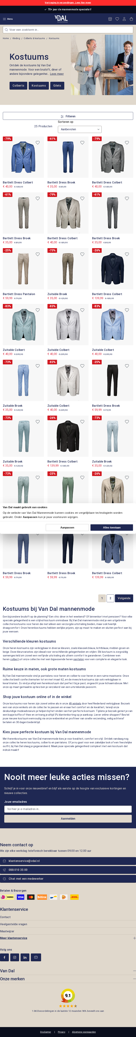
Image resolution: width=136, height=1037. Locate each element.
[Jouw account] (124, 19)
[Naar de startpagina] (61, 19)
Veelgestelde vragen (13, 924)
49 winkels (75, 703)
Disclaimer (45, 1032)
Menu (10, 19)
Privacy (61, 1032)
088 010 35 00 (18, 870)
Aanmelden (68, 818)
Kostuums (39, 85)
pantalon (78, 659)
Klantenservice (14, 909)
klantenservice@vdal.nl (24, 861)
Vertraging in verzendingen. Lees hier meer (68, 2)
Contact (5, 917)
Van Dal (7, 970)
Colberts (18, 85)
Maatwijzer (7, 931)
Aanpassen (67, 527)
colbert (14, 659)
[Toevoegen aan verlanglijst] (38, 143)
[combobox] (68, 29)
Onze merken (12, 978)
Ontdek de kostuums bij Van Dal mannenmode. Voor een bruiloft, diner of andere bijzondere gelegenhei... (37, 70)
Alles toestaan (112, 527)
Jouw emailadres (15, 801)
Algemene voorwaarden (84, 1032)
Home (6, 38)
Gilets (57, 85)
